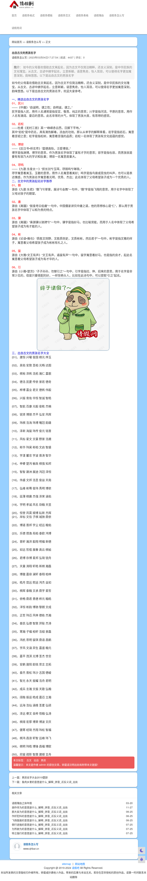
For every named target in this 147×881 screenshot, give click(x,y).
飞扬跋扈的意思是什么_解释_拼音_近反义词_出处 (40, 820)
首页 (14, 15)
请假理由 (99, 15)
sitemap (66, 864)
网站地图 (80, 864)
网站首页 (17, 42)
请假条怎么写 (116, 15)
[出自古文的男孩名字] (73, 314)
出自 (36, 760)
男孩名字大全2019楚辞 (35, 777)
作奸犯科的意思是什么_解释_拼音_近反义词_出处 (40, 816)
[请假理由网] (22, 4)
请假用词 (17, 28)
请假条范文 (64, 15)
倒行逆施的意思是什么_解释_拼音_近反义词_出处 (40, 824)
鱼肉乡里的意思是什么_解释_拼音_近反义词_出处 (50, 782)
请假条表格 (82, 15)
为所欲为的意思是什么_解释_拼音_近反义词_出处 (40, 829)
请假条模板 (46, 15)
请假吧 (75, 868)
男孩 (44, 760)
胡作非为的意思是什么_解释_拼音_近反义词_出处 (40, 807)
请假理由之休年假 (22, 803)
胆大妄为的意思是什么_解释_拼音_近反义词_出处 (40, 811)
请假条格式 (28, 15)
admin (42, 764)
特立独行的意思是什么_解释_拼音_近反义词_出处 (40, 833)
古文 (29, 760)
